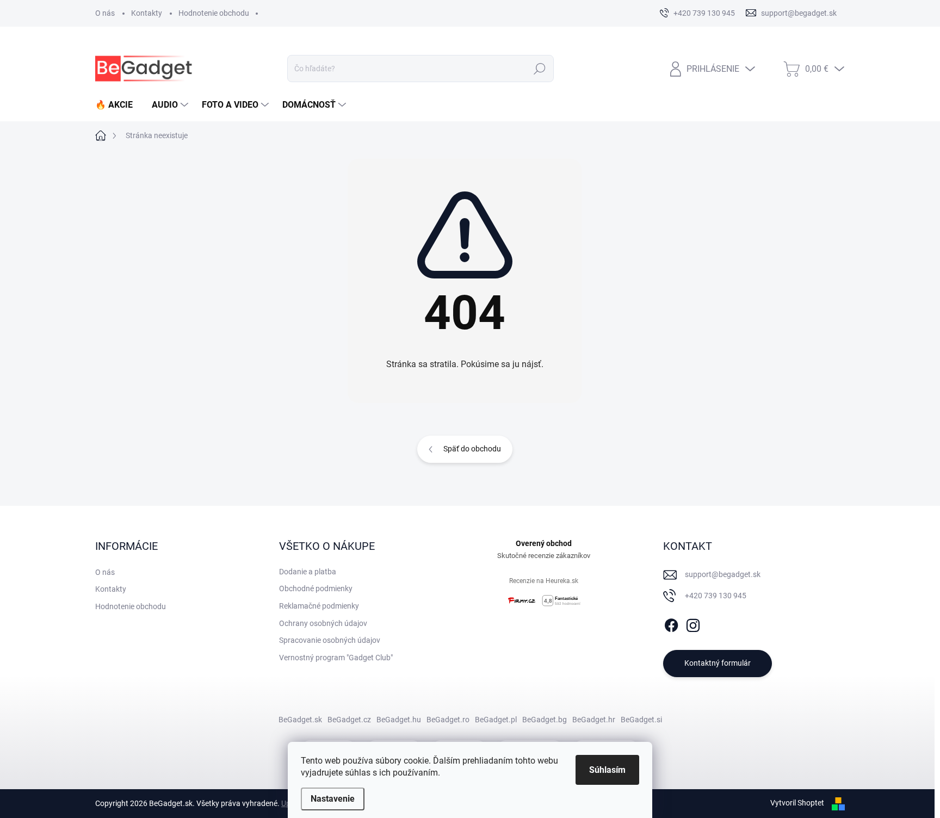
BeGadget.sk (300, 719)
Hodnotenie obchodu (213, 13)
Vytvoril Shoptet (797, 802)
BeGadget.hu (398, 719)
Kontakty (146, 13)
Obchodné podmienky (315, 588)
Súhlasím (607, 770)
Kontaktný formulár (717, 663)
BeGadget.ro (447, 719)
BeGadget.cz (349, 719)
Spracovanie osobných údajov (329, 640)
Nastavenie (333, 799)
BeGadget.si (641, 719)
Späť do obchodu (472, 448)
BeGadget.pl (496, 719)
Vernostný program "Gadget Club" (336, 657)
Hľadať (540, 68)
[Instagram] (693, 623)
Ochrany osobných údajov (323, 623)
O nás (105, 13)
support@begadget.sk (722, 574)
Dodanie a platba (307, 571)
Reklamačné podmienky (319, 606)
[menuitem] (118, 105)
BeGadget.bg (544, 719)
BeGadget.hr (593, 719)
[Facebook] (671, 623)
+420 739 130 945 (715, 595)
